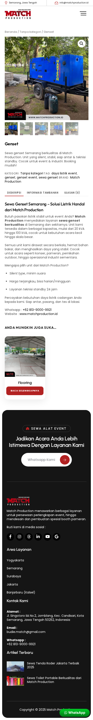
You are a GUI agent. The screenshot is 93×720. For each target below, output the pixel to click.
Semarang (14, 568)
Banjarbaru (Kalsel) (21, 592)
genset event (27, 177)
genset (10, 177)
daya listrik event (64, 173)
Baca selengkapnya (25, 390)
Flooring (25, 383)
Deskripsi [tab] (14, 192)
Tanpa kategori (30, 32)
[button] (81, 43)
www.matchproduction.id (38, 314)
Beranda (11, 32)
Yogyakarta (15, 560)
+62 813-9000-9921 (37, 310)
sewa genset (48, 177)
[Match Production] (18, 16)
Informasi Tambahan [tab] (42, 192)
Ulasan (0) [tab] (72, 192)
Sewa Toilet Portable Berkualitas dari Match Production (54, 680)
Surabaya (14, 576)
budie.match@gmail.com (26, 632)
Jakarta (12, 584)
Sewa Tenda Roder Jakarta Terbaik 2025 (53, 665)
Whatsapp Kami (41, 459)
